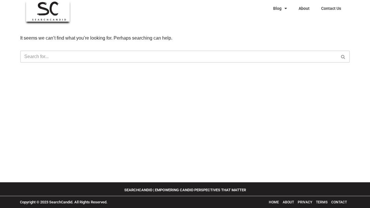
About (304, 8)
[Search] (343, 57)
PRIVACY (305, 202)
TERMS (322, 202)
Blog (277, 8)
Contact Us (331, 8)
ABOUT (289, 202)
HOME (274, 202)
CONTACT (339, 202)
